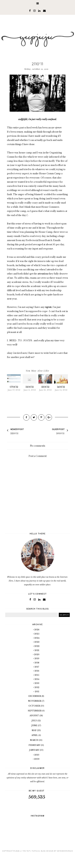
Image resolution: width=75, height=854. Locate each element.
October (34, 706)
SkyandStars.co (65, 851)
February (35, 745)
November (35, 701)
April (34, 735)
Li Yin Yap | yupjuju (30, 851)
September (35, 710)
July (34, 720)
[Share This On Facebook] (26, 417)
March (34, 740)
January (34, 750)
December (35, 696)
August (34, 715)
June (34, 725)
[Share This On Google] (49, 417)
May (34, 730)
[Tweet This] (34, 417)
